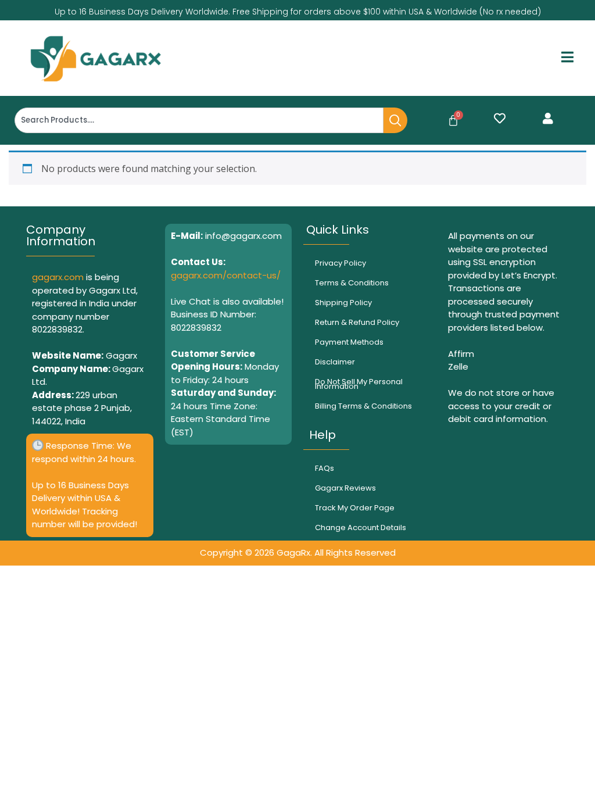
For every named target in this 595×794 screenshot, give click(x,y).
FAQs (324, 468)
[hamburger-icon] (567, 58)
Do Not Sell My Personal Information (359, 384)
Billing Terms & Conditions (363, 406)
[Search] (395, 120)
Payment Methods (349, 342)
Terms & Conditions (352, 282)
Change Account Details (360, 527)
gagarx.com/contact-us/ (226, 275)
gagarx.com (58, 277)
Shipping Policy (343, 302)
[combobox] (199, 120)
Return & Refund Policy (357, 322)
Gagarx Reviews (345, 487)
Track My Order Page (355, 507)
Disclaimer (335, 361)
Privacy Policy (340, 263)
